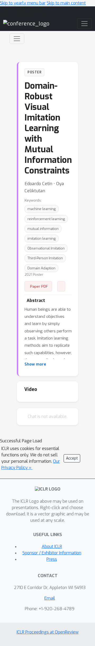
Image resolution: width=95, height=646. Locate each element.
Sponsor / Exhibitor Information (51, 553)
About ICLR (52, 546)
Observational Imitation (46, 248)
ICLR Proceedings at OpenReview (48, 632)
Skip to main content (66, 3)
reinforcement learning (46, 219)
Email (49, 598)
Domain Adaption (41, 268)
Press (51, 559)
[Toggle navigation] (17, 38)
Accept (72, 458)
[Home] (26, 23)
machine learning (41, 209)
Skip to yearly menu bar (23, 3)
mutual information (43, 228)
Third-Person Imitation (45, 258)
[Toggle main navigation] (84, 23)
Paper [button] (61, 286)
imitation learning (41, 238)
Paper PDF (39, 286)
